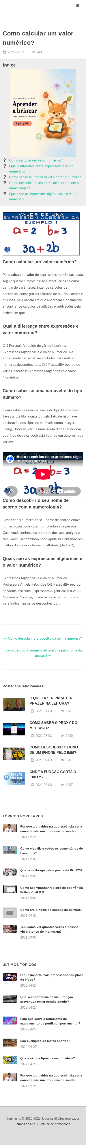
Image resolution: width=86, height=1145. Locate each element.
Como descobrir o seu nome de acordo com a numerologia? (44, 185)
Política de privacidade (55, 1124)
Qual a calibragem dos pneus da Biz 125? (51, 870)
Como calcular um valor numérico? (36, 160)
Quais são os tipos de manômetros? (47, 1058)
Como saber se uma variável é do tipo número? (45, 177)
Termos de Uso (25, 1124)
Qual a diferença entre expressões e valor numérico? (41, 168)
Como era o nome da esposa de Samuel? (51, 909)
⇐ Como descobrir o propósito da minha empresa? (43, 638)
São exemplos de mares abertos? (45, 1041)
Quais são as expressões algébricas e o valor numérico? (43, 196)
